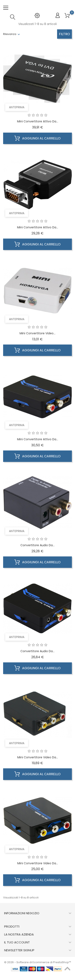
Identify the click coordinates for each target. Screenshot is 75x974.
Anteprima (16, 107)
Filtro (64, 34)
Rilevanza (9, 34)
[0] (67, 15)
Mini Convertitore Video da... (37, 757)
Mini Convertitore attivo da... (37, 121)
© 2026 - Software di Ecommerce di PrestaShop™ (37, 962)
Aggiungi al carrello (41, 138)
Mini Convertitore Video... (37, 333)
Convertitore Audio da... (37, 545)
